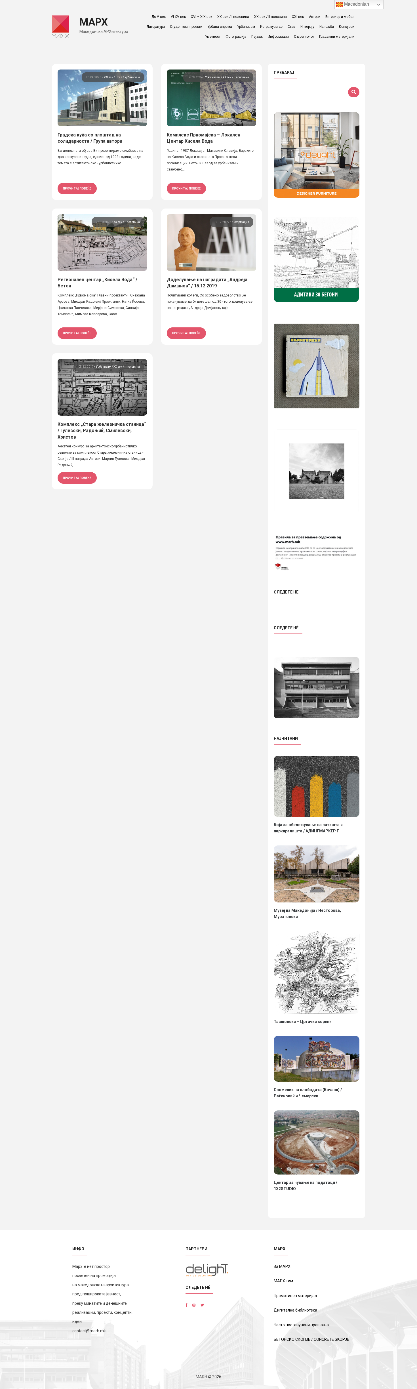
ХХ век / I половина (233, 17)
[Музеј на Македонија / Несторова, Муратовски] (316, 874)
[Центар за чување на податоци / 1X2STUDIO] (316, 1143)
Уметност (212, 37)
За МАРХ (282, 1266)
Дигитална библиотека (295, 1310)
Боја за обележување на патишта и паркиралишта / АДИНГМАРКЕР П (308, 827)
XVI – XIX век (201, 17)
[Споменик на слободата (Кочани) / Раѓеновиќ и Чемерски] (316, 1059)
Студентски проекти (186, 27)
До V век (158, 17)
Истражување (271, 27)
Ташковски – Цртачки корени (303, 1021)
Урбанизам (246, 27)
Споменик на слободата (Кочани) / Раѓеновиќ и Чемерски (308, 1092)
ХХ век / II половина (270, 17)
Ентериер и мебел (339, 17)
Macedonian (356, 4)
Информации (278, 37)
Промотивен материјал (295, 1295)
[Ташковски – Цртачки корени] (316, 972)
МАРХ (93, 22)
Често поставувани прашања (301, 1325)
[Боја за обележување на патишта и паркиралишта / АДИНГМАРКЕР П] (316, 786)
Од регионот (304, 37)
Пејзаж (257, 37)
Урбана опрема (219, 27)
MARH (201, 1377)
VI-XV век (178, 17)
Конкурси (346, 27)
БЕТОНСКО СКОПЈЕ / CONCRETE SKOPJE (311, 1339)
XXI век (298, 17)
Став (291, 27)
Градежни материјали (336, 37)
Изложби (326, 27)
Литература (156, 27)
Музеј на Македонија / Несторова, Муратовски (307, 913)
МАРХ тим (283, 1281)
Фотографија (236, 37)
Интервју (307, 27)
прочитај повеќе (77, 188)
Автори (314, 17)
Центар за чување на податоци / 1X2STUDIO (305, 1185)
